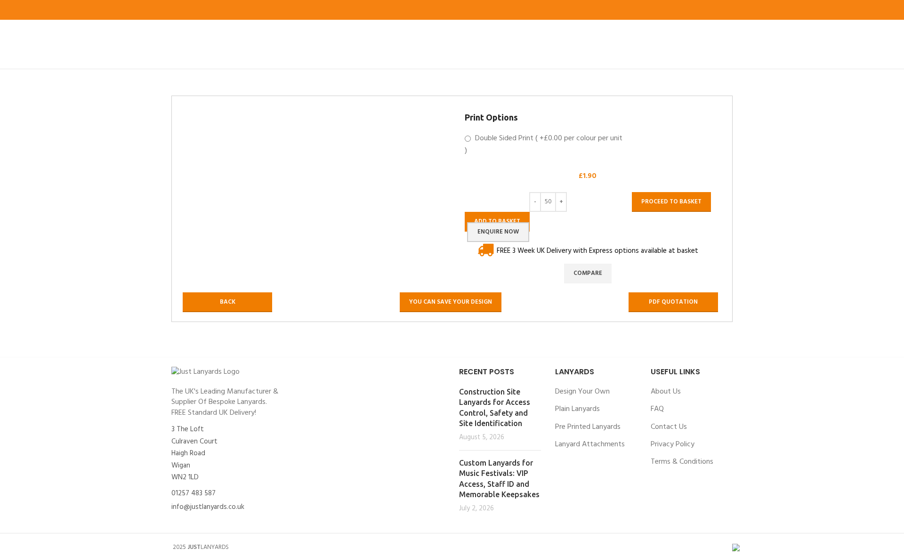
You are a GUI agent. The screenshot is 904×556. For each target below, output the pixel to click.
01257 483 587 (193, 493)
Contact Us (669, 427)
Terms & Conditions (682, 462)
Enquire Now (498, 232)
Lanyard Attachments (590, 444)
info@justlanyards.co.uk (207, 507)
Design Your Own (582, 392)
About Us (666, 392)
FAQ (657, 409)
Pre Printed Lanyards (588, 427)
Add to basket (497, 221)
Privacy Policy (672, 444)
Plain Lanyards (577, 409)
